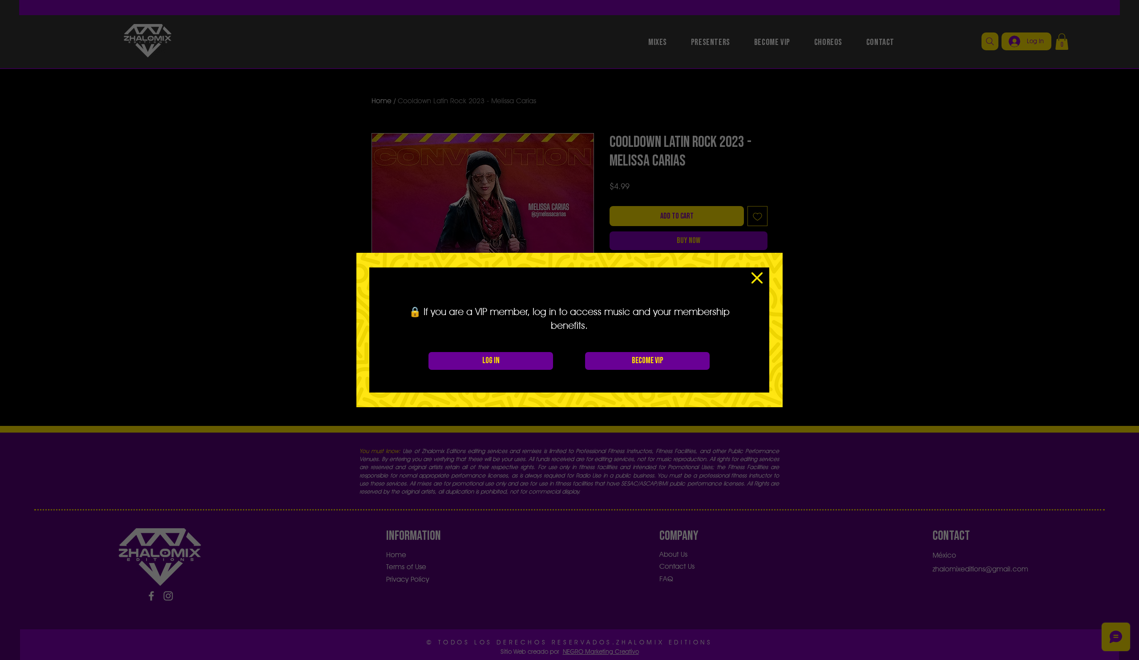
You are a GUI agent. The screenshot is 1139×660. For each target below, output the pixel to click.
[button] (757, 277)
